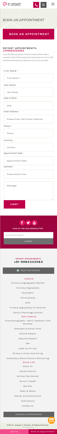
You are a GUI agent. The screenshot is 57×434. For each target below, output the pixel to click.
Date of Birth (10, 98)
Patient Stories (28, 371)
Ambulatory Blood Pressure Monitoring (28, 358)
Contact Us (28, 406)
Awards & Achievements (27, 396)
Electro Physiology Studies (28, 312)
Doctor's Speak (28, 381)
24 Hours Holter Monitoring (28, 353)
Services (9, 166)
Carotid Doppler (27, 333)
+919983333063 (13, 50)
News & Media (28, 391)
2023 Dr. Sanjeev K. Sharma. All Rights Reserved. (28, 425)
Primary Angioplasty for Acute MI (28, 307)
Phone (8, 126)
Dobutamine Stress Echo (27, 328)
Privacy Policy (28, 427)
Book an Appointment (42, 431)
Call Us (14, 431)
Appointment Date (13, 153)
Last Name (10, 85)
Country (8, 140)
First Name (11, 71)
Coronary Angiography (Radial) (28, 283)
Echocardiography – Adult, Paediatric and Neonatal (27, 322)
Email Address (11, 111)
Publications (28, 401)
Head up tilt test (28, 348)
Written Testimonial (28, 376)
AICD (27, 302)
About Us (28, 366)
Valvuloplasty (27, 297)
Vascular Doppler (28, 338)
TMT (28, 343)
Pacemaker (28, 293)
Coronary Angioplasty (27, 288)
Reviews (27, 386)
